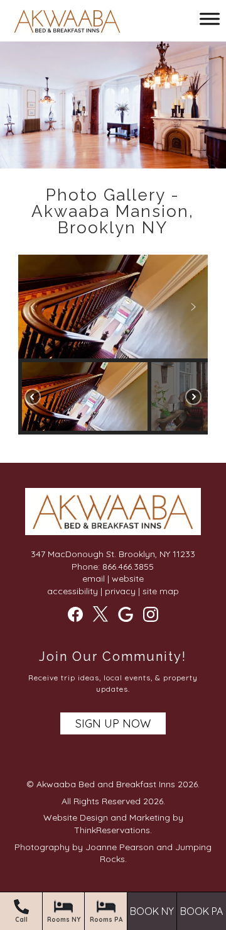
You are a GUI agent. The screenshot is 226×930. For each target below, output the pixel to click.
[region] (113, 345)
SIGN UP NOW (113, 723)
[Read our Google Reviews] (125, 614)
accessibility (72, 591)
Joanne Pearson (119, 847)
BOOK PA (201, 911)
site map (161, 591)
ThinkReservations (112, 830)
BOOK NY (152, 911)
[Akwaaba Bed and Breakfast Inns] (67, 23)
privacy (120, 591)
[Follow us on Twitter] (100, 613)
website (128, 578)
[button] (33, 307)
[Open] (210, 19)
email (93, 578)
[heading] (113, 211)
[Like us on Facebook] (75, 614)
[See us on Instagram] (150, 614)
